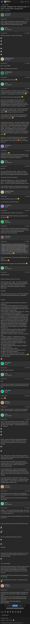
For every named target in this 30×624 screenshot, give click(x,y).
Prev (10, 605)
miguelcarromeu (9, 58)
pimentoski (8, 14)
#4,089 (28, 210)
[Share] (25, 19)
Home (10, 620)
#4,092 (28, 272)
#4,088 (28, 196)
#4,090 (28, 226)
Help (7, 620)
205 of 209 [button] (15, 605)
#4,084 (28, 77)
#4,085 (28, 88)
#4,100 (28, 590)
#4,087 (28, 166)
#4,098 (28, 491)
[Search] (28, 1)
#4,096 (28, 406)
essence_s (7, 401)
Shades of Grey (5, 618)
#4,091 (28, 241)
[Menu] (2, 2)
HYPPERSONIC (8, 72)
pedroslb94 (8, 362)
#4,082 (28, 33)
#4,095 (28, 395)
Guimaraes (7, 236)
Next (20, 605)
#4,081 (28, 19)
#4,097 (28, 419)
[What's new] (25, 1)
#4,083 (28, 63)
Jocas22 (7, 221)
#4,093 (28, 367)
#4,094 (28, 378)
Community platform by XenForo (12, 622)
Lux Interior (8, 145)
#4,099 (28, 507)
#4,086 (28, 150)
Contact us (3, 620)
